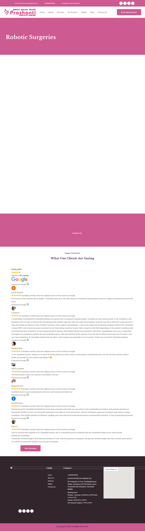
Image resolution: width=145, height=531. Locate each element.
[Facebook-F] (121, 3)
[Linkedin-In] (129, 3)
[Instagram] (132, 3)
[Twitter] (125, 3)
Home (42, 12)
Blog (92, 12)
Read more (63, 441)
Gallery (84, 12)
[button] (129, 12)
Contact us (102, 12)
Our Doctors (72, 12)
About (50, 12)
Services (60, 12)
